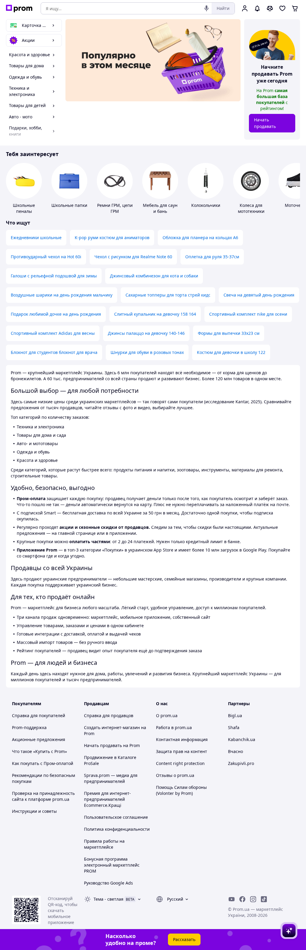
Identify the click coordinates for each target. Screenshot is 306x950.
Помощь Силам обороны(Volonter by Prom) (181, 790)
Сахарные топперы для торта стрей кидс (168, 295)
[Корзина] (295, 8)
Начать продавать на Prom (112, 745)
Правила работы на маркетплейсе (104, 844)
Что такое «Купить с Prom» (39, 751)
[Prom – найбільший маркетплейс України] (19, 8)
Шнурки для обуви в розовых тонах (147, 352)
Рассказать (184, 939)
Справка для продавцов (108, 715)
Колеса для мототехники (251, 208)
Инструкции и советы (34, 811)
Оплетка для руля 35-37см (212, 256)
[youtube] (231, 899)
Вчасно (235, 751)
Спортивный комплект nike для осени (248, 314)
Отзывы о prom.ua (175, 775)
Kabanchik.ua (241, 739)
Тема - (108, 899)
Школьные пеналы (24, 208)
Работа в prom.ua (174, 727)
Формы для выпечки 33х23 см (228, 333)
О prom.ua (167, 715)
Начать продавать (265, 123)
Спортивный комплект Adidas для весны (53, 333)
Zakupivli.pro (241, 763)
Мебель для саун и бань (160, 208)
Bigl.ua (235, 715)
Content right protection (180, 763)
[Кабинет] (245, 8)
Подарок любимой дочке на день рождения (56, 314)
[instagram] (253, 899)
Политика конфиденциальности (117, 829)
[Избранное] (282, 8)
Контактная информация (182, 739)
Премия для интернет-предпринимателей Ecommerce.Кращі (107, 799)
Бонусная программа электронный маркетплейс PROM (112, 865)
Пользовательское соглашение (116, 817)
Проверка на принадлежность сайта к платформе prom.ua (43, 796)
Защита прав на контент (181, 751)
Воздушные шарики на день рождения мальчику (61, 295)
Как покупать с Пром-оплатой (42, 763)
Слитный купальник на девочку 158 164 (155, 314)
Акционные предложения (38, 739)
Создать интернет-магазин (112, 727)
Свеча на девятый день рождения (259, 295)
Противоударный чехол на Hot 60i (46, 256)
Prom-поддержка (29, 727)
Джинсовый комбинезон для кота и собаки (154, 276)
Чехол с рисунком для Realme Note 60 (133, 256)
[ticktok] (263, 899)
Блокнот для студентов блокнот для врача (54, 352)
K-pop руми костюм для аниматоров (112, 237)
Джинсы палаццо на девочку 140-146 (146, 333)
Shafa (233, 727)
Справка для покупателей (38, 715)
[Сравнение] (270, 8)
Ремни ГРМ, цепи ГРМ (115, 208)
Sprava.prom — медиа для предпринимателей (110, 778)
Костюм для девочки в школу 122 (231, 352)
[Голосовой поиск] (206, 8)
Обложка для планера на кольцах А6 (200, 237)
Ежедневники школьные (36, 237)
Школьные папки (69, 205)
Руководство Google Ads (108, 883)
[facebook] (242, 899)
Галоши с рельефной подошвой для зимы (54, 276)
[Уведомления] (257, 8)
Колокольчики (205, 205)
